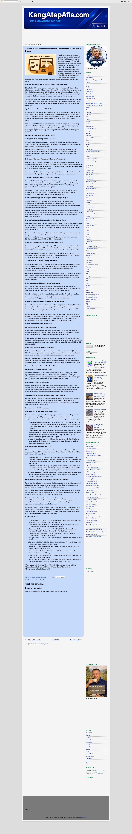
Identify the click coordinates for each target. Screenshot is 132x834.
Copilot (88, 737)
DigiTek (88, 114)
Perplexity (89, 758)
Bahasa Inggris (90, 98)
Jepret (88, 167)
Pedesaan (89, 244)
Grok (87, 751)
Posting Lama (76, 640)
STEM (88, 285)
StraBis (42, 580)
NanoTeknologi (90, 225)
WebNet (88, 311)
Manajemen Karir (91, 214)
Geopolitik (89, 140)
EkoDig (88, 121)
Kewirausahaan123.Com (93, 488)
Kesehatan (89, 186)
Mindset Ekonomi (91, 502)
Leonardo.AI (90, 756)
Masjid (88, 216)
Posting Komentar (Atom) (40, 643)
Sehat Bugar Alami (91, 520)
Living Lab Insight (91, 499)
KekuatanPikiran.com (92, 485)
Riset (87, 269)
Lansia (88, 204)
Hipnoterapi (89, 149)
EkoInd (88, 124)
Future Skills (90, 137)
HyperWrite (89, 753)
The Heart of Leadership (93, 536)
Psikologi (89, 262)
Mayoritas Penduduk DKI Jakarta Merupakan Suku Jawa (100, 378)
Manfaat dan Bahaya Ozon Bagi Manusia (100, 361)
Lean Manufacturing (92, 497)
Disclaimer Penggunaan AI (94, 80)
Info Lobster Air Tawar (93, 469)
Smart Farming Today (92, 525)
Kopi (87, 197)
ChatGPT (89, 733)
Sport (87, 283)
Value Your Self (90, 308)
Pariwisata (89, 241)
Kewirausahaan (35, 580)
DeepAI (88, 740)
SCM (87, 274)
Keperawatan (90, 184)
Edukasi (88, 117)
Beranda (55, 640)
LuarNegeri (89, 211)
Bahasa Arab (90, 96)
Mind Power (89, 221)
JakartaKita (89, 165)
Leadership (89, 207)
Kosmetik (89, 200)
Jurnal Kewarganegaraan (94, 476)
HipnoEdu (89, 465)
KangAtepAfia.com (91, 479)
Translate (100, 773)
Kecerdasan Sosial (92, 174)
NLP (87, 227)
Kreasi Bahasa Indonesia (93, 495)
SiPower (88, 281)
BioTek (88, 107)
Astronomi (89, 89)
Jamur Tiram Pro (91, 474)
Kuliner (88, 202)
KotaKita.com (90, 492)
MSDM (88, 223)
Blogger (83, 817)
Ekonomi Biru (90, 126)
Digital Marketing (91, 453)
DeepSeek (89, 742)
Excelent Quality (91, 462)
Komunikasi (89, 195)
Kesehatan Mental (91, 188)
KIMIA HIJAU (90, 490)
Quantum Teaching (92, 264)
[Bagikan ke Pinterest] (64, 577)
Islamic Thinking (91, 161)
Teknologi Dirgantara (92, 294)
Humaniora (89, 154)
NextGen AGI (90, 506)
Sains (87, 271)
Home (88, 75)
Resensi (88, 267)
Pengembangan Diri (92, 248)
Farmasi (88, 135)
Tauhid (88, 290)
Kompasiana (90, 193)
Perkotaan (89, 251)
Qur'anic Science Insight (93, 516)
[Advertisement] (58, 37)
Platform (88, 258)
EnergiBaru (89, 131)
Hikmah (88, 147)
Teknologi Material (91, 297)
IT (86, 163)
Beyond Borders (91, 448)
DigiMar (88, 112)
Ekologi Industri (90, 460)
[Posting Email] (52, 577)
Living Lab (89, 209)
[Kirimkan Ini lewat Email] (56, 577)
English (88, 133)
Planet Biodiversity (91, 511)
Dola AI (88, 744)
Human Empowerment (93, 151)
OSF (87, 232)
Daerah (88, 110)
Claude (88, 735)
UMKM (88, 306)
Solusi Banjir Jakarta (100, 409)
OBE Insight (89, 509)
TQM (87, 304)
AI (86, 84)
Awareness (89, 91)
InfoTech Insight (91, 472)
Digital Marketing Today (93, 455)
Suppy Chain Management (94, 529)
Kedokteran (89, 177)
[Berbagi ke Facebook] (62, 577)
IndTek (88, 156)
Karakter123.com (91, 481)
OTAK (88, 234)
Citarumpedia (90, 451)
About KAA (89, 77)
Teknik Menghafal (91, 534)
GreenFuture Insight (92, 467)
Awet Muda (89, 94)
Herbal (88, 144)
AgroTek (88, 82)
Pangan (88, 237)
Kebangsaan (90, 172)
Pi (86, 760)
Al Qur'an (89, 87)
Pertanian (89, 255)
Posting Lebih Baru (33, 640)
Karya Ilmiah (90, 170)
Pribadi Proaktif (90, 513)
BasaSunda (89, 101)
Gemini (88, 749)
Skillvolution (89, 522)
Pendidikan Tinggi (91, 246)
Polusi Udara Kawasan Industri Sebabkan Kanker (99, 395)
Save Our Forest (91, 518)
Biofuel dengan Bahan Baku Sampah (98, 426)
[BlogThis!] (58, 577)
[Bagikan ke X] (60, 577)
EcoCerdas (89, 458)
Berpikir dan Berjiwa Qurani (94, 105)
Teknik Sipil (89, 292)
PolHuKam (89, 260)
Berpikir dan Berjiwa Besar (94, 103)
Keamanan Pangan (92, 483)
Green (88, 142)
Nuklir (88, 230)
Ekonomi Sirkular (91, 128)
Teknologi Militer (91, 299)
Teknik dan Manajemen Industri (95, 532)
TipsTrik (88, 301)
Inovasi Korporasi (91, 158)
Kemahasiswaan (91, 181)
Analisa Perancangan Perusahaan (92, 445)
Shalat (88, 278)
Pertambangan (90, 253)
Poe (87, 763)
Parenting (89, 239)
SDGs (88, 276)
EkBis (87, 119)
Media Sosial (90, 218)
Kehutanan (89, 179)
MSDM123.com (91, 504)
